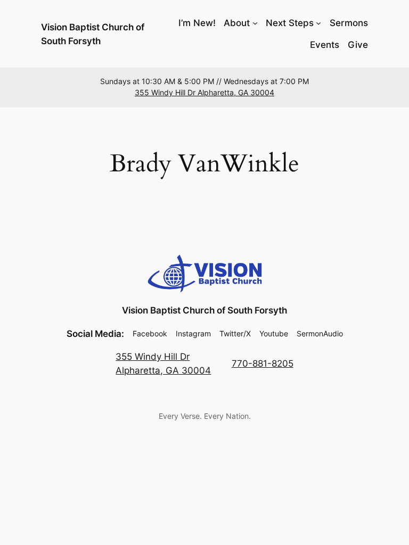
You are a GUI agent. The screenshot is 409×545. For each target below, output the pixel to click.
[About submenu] (255, 23)
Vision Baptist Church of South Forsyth (204, 310)
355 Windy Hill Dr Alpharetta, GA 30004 (204, 92)
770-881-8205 (262, 363)
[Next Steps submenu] (318, 23)
